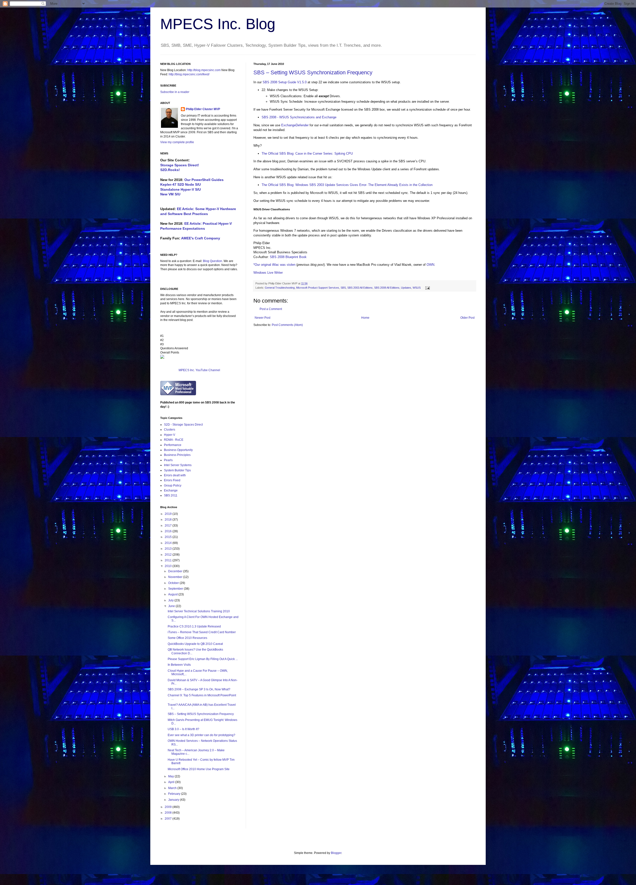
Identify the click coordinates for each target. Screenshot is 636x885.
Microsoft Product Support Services (317, 287)
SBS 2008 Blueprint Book (288, 257)
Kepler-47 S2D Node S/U (180, 184)
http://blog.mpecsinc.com (204, 70)
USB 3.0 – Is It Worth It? (183, 729)
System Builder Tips (177, 470)
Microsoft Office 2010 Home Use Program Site (199, 769)
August (173, 594)
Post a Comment (271, 309)
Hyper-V (169, 435)
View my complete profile (177, 142)
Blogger (336, 853)
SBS (343, 287)
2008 (168, 812)
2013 (168, 548)
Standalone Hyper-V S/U (180, 189)
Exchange (171, 490)
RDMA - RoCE (173, 440)
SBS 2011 (170, 495)
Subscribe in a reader (174, 92)
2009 (168, 807)
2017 (168, 525)
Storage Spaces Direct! (179, 165)
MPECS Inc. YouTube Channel (199, 370)
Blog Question (212, 261)
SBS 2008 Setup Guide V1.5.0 (285, 82)
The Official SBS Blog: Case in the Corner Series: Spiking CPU (307, 153)
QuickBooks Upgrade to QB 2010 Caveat (195, 644)
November (175, 577)
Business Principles (177, 455)
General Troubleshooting (280, 287)
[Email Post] (427, 287)
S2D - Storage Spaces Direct (183, 424)
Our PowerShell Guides (204, 180)
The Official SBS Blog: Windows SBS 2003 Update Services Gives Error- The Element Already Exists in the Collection (347, 185)
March (172, 788)
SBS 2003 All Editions (360, 287)
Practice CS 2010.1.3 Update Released (194, 626)
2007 (168, 818)
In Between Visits (179, 664)
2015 (168, 537)
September (176, 588)
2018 (168, 519)
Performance (172, 445)
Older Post (467, 317)
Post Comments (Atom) (287, 325)
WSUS (417, 287)
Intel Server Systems (178, 465)
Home (365, 317)
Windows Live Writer (268, 272)
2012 (168, 554)
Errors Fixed (172, 480)
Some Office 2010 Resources (187, 638)
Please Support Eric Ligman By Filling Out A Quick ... (203, 659)
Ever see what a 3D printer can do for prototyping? (201, 735)
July (171, 600)
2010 (168, 566)
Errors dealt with (175, 475)
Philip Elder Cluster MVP (203, 109)
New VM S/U (170, 194)
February (174, 794)
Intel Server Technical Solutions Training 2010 (199, 611)
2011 (168, 560)
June (172, 606)
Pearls (168, 460)
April (171, 782)
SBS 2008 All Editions (386, 287)
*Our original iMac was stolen (274, 264)
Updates (406, 287)
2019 (168, 514)
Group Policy (172, 485)
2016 (168, 531)
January (174, 799)
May (171, 776)
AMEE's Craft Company (200, 238)
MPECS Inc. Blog (217, 24)
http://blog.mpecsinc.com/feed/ (189, 74)
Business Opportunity (178, 450)
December (175, 571)
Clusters (169, 429)
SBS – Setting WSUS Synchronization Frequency (312, 72)
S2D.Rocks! (170, 170)
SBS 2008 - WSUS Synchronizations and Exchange (299, 117)
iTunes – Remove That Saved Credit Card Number (202, 632)
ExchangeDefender (295, 125)
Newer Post (262, 317)
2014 (168, 543)
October (174, 583)
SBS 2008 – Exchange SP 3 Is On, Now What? (199, 689)
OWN (430, 264)
